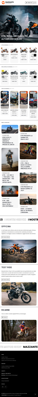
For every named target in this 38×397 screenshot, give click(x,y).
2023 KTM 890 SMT (4, 110)
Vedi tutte (15, 66)
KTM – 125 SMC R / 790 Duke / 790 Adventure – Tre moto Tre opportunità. (8, 178)
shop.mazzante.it (5, 380)
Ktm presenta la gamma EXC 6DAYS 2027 (27, 137)
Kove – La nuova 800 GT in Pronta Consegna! (27, 210)
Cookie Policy (17, 395)
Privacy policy (10, 395)
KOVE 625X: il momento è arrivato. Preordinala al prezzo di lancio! (8, 141)
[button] (35, 55)
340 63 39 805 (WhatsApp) (11, 375)
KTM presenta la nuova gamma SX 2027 (27, 188)
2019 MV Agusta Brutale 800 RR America (33, 112)
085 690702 (8, 373)
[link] (5, 50)
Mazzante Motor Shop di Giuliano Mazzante (14, 393)
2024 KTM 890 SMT (14, 54)
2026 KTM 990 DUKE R (5, 54)
